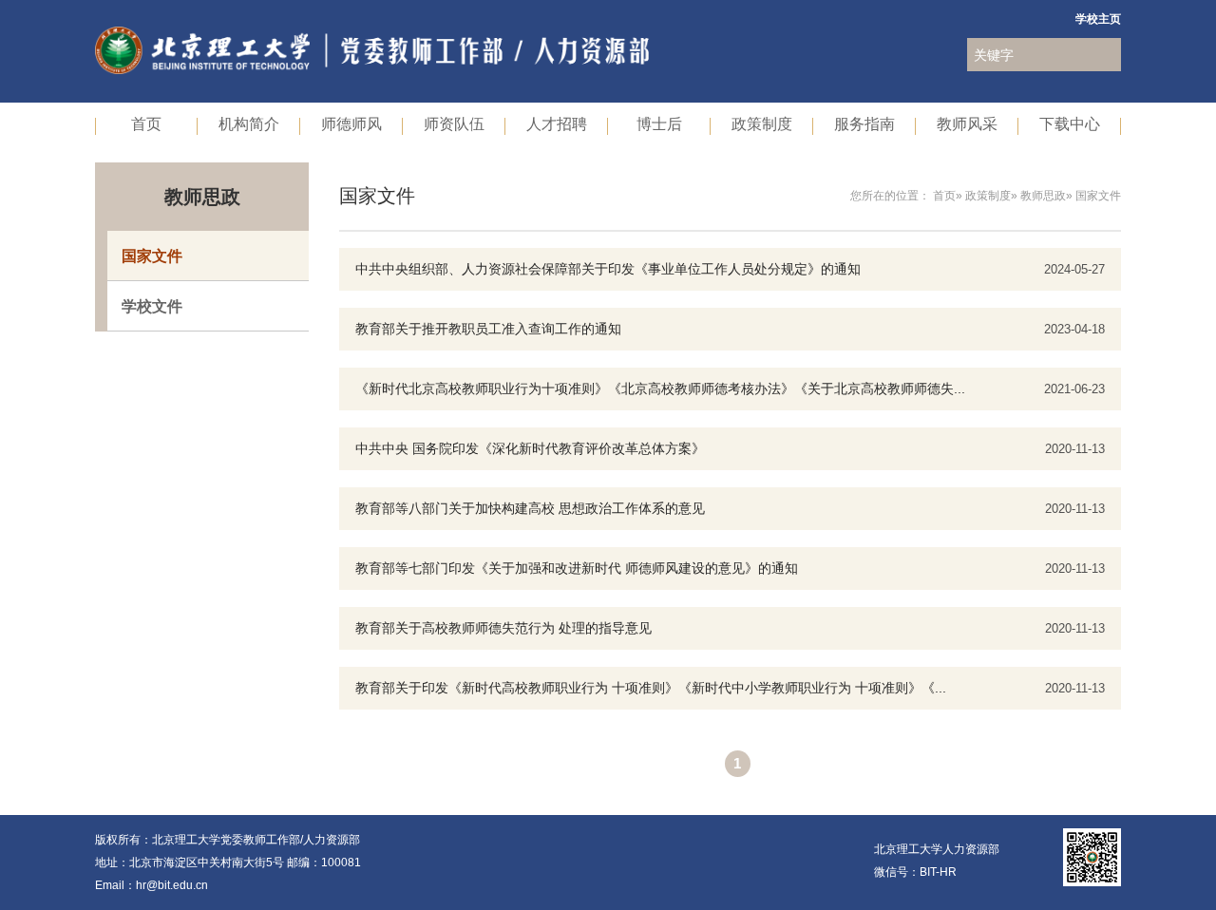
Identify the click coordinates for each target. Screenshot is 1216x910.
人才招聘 (556, 123)
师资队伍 (454, 123)
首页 (146, 123)
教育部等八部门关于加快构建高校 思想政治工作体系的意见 (530, 508)
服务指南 (864, 123)
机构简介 (248, 123)
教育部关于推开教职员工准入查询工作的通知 (488, 328)
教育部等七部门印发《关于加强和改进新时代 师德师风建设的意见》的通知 (576, 568)
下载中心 (1069, 123)
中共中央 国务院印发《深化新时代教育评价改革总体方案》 (530, 448)
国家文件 (152, 255)
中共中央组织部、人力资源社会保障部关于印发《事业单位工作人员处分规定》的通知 (608, 268)
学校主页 (1098, 19)
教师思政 (1043, 195)
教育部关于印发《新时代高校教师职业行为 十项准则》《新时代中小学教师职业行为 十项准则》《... (650, 687)
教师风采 (967, 123)
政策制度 (762, 123)
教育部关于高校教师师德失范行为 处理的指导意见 (503, 627)
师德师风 (351, 123)
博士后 (659, 123)
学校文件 (152, 305)
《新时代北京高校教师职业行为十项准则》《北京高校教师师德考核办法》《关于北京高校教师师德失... (660, 388)
